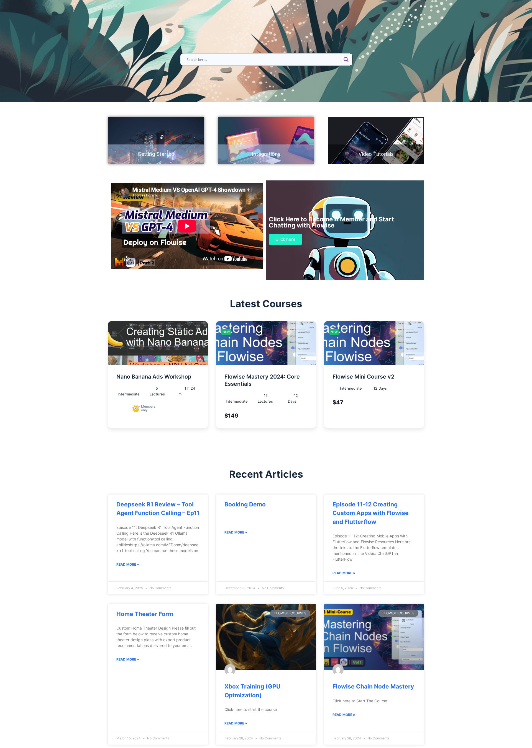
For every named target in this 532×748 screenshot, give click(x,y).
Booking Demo (245, 504)
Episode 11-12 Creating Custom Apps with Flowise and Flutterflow (370, 513)
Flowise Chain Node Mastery (373, 686)
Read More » (127, 564)
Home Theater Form (144, 613)
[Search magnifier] (346, 59)
